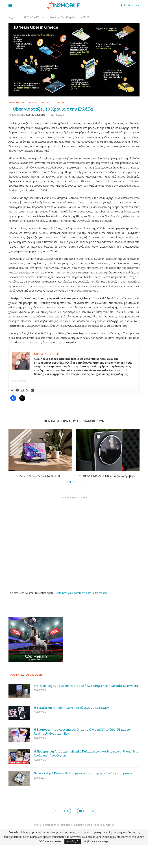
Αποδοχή (72, 841)
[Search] (138, 5)
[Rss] (132, 5)
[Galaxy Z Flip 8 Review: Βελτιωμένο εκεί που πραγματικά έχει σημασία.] (19, 778)
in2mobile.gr (19, 380)
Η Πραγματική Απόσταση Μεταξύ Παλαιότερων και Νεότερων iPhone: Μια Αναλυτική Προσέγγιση (86, 753)
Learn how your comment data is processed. (81, 593)
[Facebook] (121, 5)
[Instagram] (125, 5)
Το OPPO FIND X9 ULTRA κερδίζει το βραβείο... (107, 476)
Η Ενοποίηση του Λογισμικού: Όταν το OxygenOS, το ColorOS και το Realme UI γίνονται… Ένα (82, 732)
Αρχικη (12, 17)
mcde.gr (110, 824)
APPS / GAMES (32, 17)
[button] (13, 455)
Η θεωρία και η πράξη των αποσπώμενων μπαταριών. (72, 708)
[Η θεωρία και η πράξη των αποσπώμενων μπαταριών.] (19, 713)
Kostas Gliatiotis (35, 114)
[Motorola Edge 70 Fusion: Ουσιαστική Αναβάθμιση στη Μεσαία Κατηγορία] (19, 691)
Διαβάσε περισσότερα (96, 841)
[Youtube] (129, 5)
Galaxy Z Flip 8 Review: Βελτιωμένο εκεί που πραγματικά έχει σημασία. (83, 773)
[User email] (32, 390)
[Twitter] (27, 390)
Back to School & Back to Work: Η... (40, 476)
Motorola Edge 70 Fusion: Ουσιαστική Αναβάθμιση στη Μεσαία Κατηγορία (86, 686)
